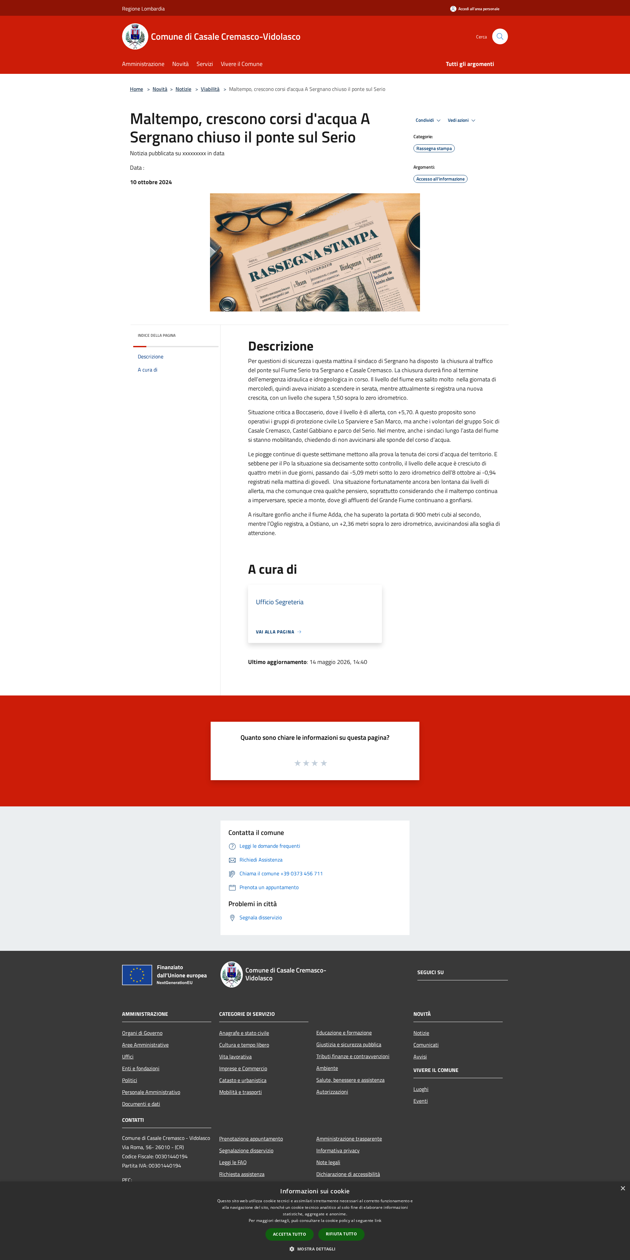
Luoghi (421, 1089)
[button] (314, 1249)
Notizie (183, 89)
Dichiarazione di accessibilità (348, 1174)
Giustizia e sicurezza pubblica (348, 1044)
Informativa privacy (338, 1150)
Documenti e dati (141, 1104)
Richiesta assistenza (241, 1174)
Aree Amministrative (145, 1045)
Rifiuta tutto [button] (341, 1234)
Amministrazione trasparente (349, 1139)
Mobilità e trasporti (240, 1092)
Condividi (425, 120)
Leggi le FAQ (233, 1162)
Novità (160, 89)
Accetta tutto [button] (289, 1234)
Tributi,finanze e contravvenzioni (352, 1056)
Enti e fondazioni (140, 1068)
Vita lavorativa (235, 1056)
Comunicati (426, 1045)
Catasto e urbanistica (242, 1080)
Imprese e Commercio (243, 1068)
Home (136, 89)
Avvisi (420, 1056)
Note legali (328, 1162)
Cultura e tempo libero (244, 1045)
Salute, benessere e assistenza (350, 1080)
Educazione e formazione (344, 1032)
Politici (129, 1080)
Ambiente (327, 1068)
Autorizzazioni (332, 1092)
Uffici (128, 1056)
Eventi (420, 1101)
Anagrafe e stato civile (244, 1033)
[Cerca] (500, 36)
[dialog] (315, 1221)
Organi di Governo (142, 1033)
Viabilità (210, 89)
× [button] (622, 1188)
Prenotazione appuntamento (251, 1139)
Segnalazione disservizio (246, 1150)
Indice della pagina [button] (157, 335)
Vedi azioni (459, 120)
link (378, 1220)
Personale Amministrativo (151, 1092)
